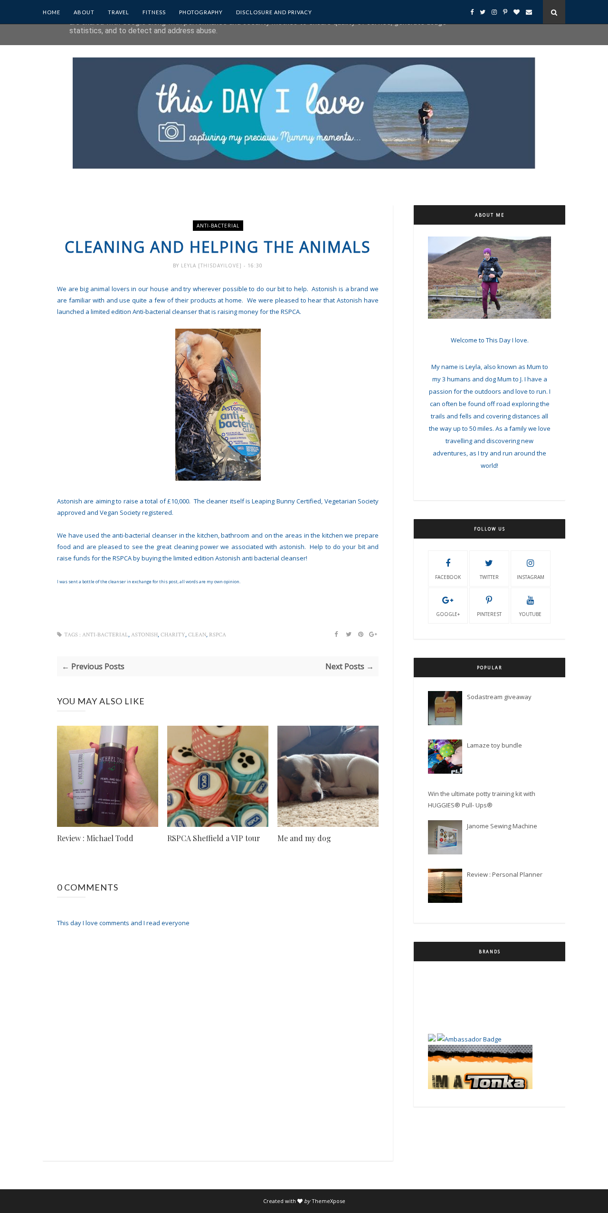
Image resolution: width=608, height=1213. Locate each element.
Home (51, 12)
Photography (201, 12)
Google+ (448, 614)
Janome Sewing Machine (502, 826)
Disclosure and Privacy (274, 12)
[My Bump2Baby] (432, 1016)
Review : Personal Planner (504, 874)
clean (197, 634)
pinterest (489, 614)
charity (173, 634)
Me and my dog (304, 838)
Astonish (144, 634)
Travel (118, 12)
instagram (530, 577)
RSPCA (217, 634)
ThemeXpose (328, 1200)
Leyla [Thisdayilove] (212, 265)
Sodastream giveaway (499, 696)
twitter (489, 577)
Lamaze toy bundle (494, 745)
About (84, 12)
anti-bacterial (218, 225)
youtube (530, 614)
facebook (448, 577)
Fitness (154, 12)
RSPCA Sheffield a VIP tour (213, 838)
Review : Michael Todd (95, 838)
